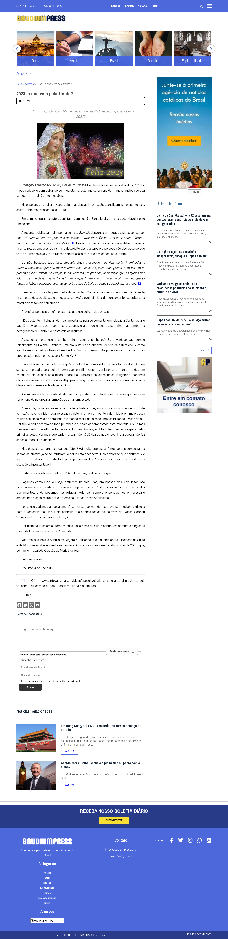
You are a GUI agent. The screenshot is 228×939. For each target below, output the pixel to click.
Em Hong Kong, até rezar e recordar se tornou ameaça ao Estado (101, 728)
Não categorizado (47, 898)
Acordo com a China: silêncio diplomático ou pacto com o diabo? (100, 765)
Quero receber (114, 820)
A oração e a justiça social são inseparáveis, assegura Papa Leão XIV (182, 254)
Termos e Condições (199, 934)
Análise (23, 74)
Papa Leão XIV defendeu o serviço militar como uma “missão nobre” (183, 322)
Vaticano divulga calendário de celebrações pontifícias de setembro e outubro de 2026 (181, 288)
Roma (47, 903)
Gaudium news (25, 84)
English (129, 5)
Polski (154, 5)
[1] (72, 243)
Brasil (47, 877)
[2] (140, 283)
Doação (47, 882)
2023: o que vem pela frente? (44, 93)
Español (116, 5)
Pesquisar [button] (195, 191)
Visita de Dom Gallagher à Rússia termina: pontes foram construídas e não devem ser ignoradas (184, 219)
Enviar (30, 687)
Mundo (47, 893)
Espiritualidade (47, 887)
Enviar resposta (119, 651)
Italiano (142, 5)
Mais (67, 751)
